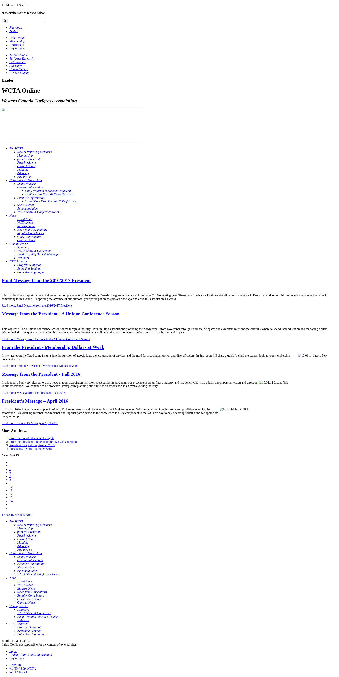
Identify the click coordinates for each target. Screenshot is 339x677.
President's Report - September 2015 (32, 445)
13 (11, 497)
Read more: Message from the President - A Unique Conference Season (46, 339)
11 (10, 490)
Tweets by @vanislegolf (17, 514)
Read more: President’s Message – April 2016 (30, 423)
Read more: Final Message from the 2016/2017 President (37, 305)
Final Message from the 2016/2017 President (46, 280)
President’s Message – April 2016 (35, 401)
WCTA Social (18, 672)
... (10, 483)
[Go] (5, 21)
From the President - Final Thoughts (31, 438)
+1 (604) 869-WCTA (22, 668)
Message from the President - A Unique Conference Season (60, 313)
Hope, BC (15, 665)
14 (11, 501)
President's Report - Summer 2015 (30, 448)
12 (11, 494)
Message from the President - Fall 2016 (41, 374)
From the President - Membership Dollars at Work (53, 347)
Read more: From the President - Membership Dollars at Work (40, 365)
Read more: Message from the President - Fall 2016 (33, 392)
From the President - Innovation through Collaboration (43, 441)
